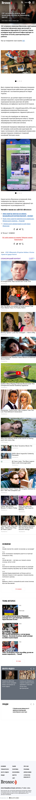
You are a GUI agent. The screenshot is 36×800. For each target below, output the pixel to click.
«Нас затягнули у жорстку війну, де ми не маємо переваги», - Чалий (17, 653)
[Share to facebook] (14, 229)
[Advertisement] (18, 739)
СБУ (23, 41)
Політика (15, 769)
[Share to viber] (22, 229)
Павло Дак (16, 21)
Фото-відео (5, 772)
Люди (2, 775)
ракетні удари (7, 254)
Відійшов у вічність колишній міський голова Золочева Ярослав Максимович (18, 582)
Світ (13, 778)
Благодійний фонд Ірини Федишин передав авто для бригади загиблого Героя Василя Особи (16, 617)
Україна (20, 252)
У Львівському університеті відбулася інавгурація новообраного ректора (21, 710)
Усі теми (18, 661)
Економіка (15, 772)
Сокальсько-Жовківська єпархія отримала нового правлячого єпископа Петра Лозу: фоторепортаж (27, 684)
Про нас (26, 766)
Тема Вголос (5, 769)
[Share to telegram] (19, 229)
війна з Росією (29, 252)
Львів (14, 766)
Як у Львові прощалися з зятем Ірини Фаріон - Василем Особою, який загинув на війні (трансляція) (17, 636)
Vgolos (7, 3)
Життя (14, 775)
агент (15, 254)
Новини (3, 766)
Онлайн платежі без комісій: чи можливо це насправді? (18, 549)
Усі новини (18, 589)
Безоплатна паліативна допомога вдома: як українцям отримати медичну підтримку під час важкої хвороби (17, 567)
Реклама (26, 769)
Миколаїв (13, 252)
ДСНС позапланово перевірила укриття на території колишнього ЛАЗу (17, 554)
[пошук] (22, 2)
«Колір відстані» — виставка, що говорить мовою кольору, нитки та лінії (16, 561)
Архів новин (27, 772)
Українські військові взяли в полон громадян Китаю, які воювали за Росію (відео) (9, 683)
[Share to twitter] (17, 229)
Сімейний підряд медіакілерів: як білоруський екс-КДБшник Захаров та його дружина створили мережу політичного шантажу (17, 575)
